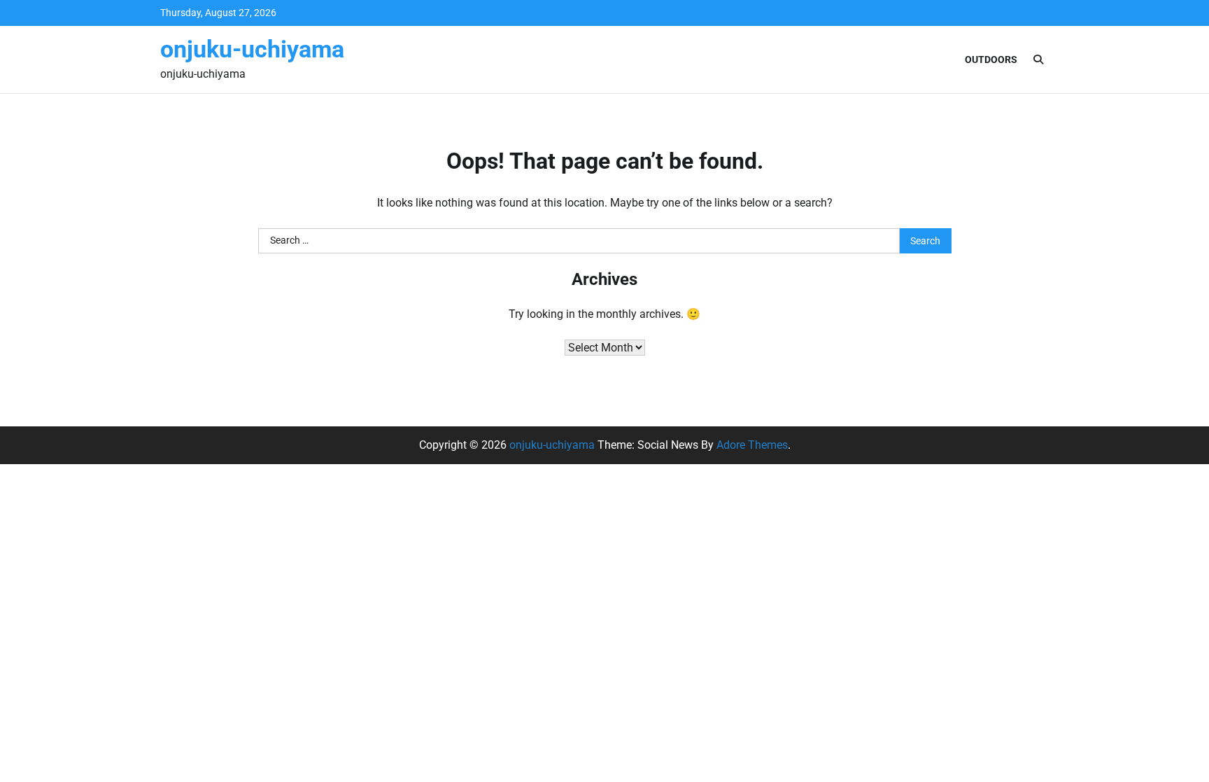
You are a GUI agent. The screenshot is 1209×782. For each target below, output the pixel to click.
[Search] (1038, 59)
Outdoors (991, 59)
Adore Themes (752, 445)
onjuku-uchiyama (252, 49)
